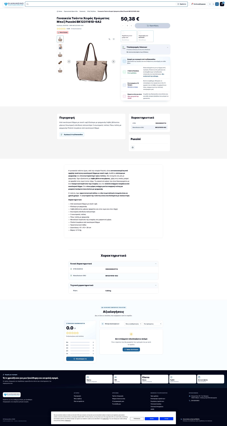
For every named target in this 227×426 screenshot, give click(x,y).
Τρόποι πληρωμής (117, 396)
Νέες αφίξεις (78, 398)
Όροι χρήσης (154, 396)
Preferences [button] (68, 420)
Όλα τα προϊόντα (79, 401)
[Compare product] (109, 39)
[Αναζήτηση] (27, 4)
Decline (152, 418)
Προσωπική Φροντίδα (71, 11)
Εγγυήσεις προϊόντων (157, 401)
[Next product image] (113, 61)
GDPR (152, 409)
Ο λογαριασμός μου (118, 401)
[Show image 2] (60, 46)
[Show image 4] (60, 62)
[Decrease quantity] (123, 25)
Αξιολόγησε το (81, 359)
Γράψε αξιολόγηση (132, 349)
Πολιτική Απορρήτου (157, 406)
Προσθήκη (154, 26)
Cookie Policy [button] (105, 418)
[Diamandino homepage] (13, 4)
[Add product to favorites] (113, 39)
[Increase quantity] (131, 25)
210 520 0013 (195, 400)
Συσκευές (82, 11)
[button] (129, 36)
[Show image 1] (60, 39)
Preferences (137, 418)
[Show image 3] (60, 54)
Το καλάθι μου (116, 404)
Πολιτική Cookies (156, 404)
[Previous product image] (69, 61)
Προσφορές (77, 396)
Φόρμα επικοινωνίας (118, 398)
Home (60, 11)
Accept (166, 418)
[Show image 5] (60, 70)
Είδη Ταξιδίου (91, 11)
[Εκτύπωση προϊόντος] (133, 147)
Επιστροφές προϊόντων (158, 398)
